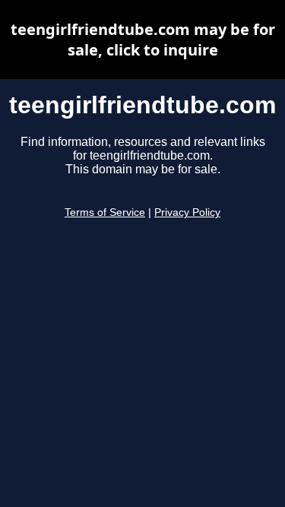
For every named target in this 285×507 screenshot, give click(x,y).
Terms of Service (105, 212)
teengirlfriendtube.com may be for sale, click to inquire (143, 39)
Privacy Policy (187, 212)
